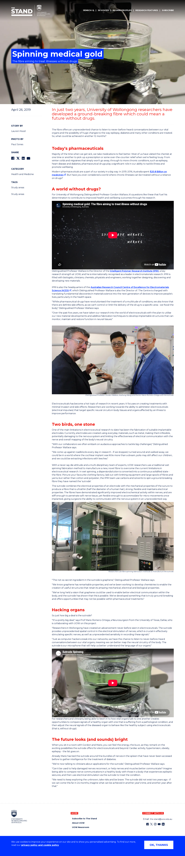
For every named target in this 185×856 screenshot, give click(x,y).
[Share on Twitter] (18, 158)
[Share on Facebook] (12, 158)
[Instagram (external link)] (155, 824)
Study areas (17, 187)
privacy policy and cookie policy (40, 845)
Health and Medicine (22, 174)
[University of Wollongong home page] (19, 816)
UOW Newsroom (80, 827)
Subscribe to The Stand (84, 819)
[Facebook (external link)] (147, 824)
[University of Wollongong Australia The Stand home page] (30, 10)
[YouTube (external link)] (159, 824)
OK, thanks (159, 845)
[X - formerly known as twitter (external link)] (151, 824)
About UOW (78, 823)
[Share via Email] (28, 158)
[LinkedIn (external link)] (163, 824)
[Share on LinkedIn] (23, 158)
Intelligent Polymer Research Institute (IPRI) (134, 271)
